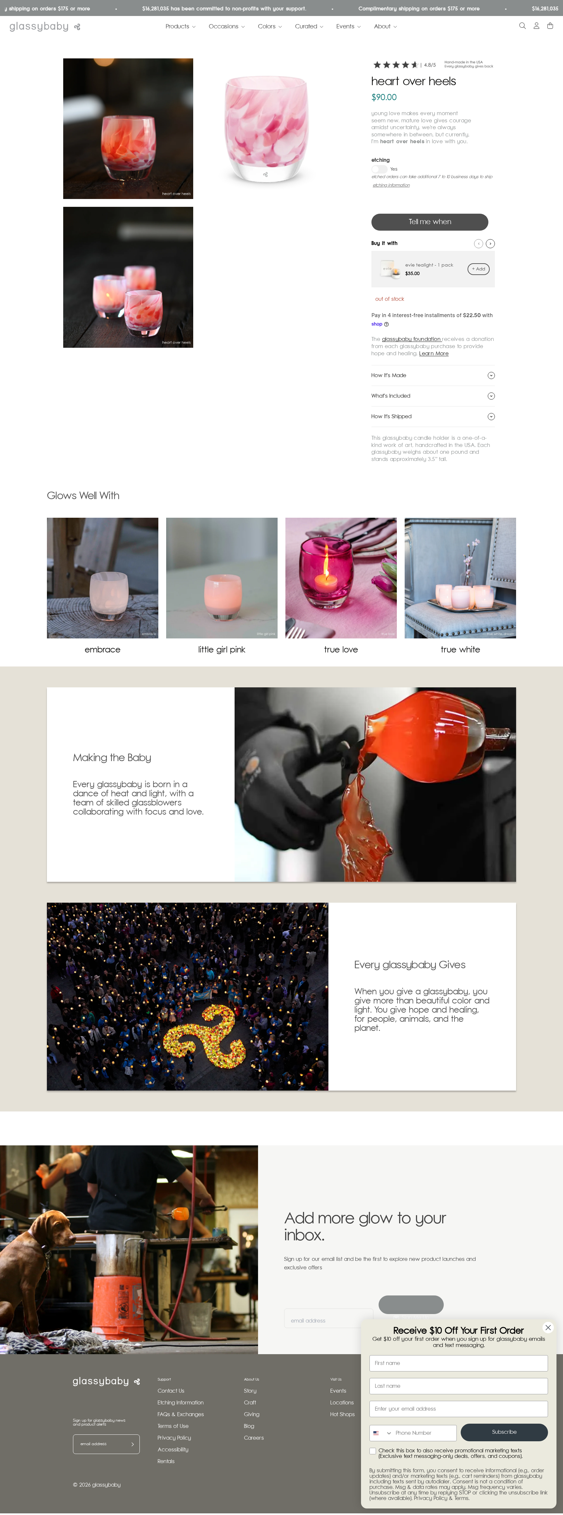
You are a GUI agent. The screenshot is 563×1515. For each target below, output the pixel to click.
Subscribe (504, 1432)
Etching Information (181, 1402)
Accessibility (173, 1449)
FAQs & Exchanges (181, 1414)
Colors (267, 27)
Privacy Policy (174, 1438)
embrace (103, 650)
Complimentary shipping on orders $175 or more (378, 9)
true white (460, 650)
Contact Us (171, 1391)
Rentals (166, 1461)
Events (345, 27)
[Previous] (478, 243)
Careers (254, 1438)
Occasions (223, 27)
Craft (250, 1402)
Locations (342, 1402)
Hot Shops (342, 1414)
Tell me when (430, 222)
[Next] (490, 243)
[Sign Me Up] (411, 1304)
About (382, 27)
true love (341, 650)
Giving (251, 1414)
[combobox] (381, 1433)
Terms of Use (173, 1426)
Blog (249, 1426)
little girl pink (222, 650)
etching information (391, 185)
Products (177, 27)
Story (250, 1391)
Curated (306, 27)
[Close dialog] (548, 1327)
